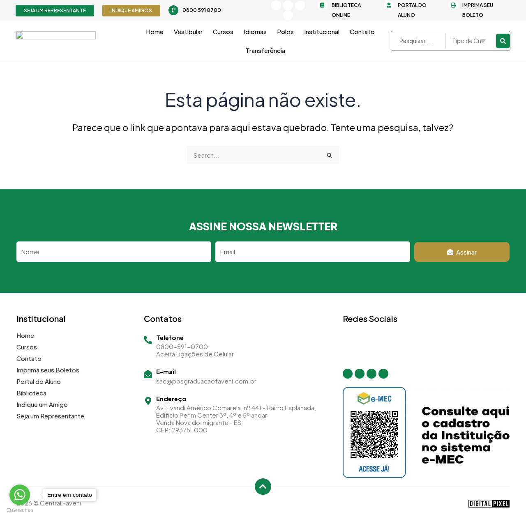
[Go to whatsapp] (19, 495)
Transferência (265, 50)
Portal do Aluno (38, 381)
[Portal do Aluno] (389, 5)
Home (155, 31)
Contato (362, 31)
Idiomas (255, 31)
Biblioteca (31, 393)
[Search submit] (503, 41)
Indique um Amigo (42, 404)
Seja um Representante (50, 416)
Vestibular (188, 31)
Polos (285, 31)
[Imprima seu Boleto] (453, 5)
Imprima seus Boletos (47, 370)
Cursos (223, 31)
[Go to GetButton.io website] (20, 510)
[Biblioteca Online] (323, 5)
